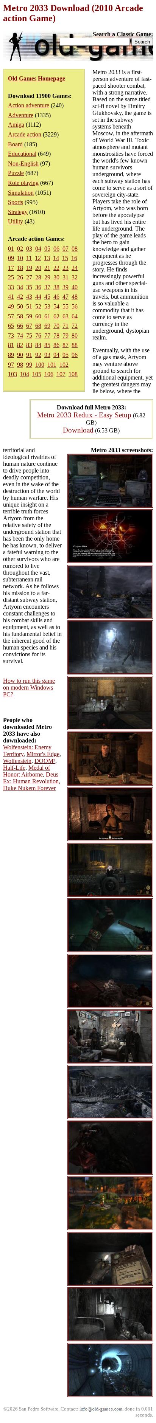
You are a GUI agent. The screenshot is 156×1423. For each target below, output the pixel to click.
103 (12, 374)
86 (56, 345)
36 (38, 287)
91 (29, 355)
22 (56, 268)
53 (47, 306)
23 (65, 268)
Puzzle (16, 173)
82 (20, 345)
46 (56, 296)
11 (29, 258)
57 (11, 316)
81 (11, 345)
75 (29, 335)
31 (65, 277)
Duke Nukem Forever (29, 788)
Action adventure (28, 105)
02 (20, 248)
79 (65, 335)
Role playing (23, 183)
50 (20, 306)
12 (38, 258)
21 (47, 268)
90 (20, 355)
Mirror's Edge (43, 754)
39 (65, 287)
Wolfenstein (17, 761)
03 (29, 248)
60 (38, 316)
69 (47, 325)
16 (74, 258)
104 (24, 374)
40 (75, 287)
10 (20, 258)
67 (29, 325)
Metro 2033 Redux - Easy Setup (84, 415)
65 (11, 325)
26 (20, 277)
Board (15, 144)
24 (75, 268)
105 (36, 374)
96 (75, 355)
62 (56, 316)
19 (29, 268)
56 (75, 306)
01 (11, 248)
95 (65, 355)
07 (65, 248)
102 (64, 364)
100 (39, 364)
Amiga (16, 124)
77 (47, 335)
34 (20, 287)
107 (61, 374)
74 (20, 335)
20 (38, 268)
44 (38, 296)
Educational (22, 153)
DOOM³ (44, 761)
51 (29, 306)
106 (48, 374)
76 (38, 335)
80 (75, 335)
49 (11, 306)
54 (56, 306)
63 (65, 316)
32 (75, 277)
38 (56, 287)
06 (56, 248)
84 (38, 345)
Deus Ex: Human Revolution (31, 777)
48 (75, 296)
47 (65, 296)
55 (65, 306)
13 (47, 258)
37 (47, 287)
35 (29, 287)
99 (29, 364)
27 (29, 277)
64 (75, 316)
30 (56, 277)
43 (29, 296)
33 (11, 287)
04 (38, 248)
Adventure (20, 115)
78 (56, 335)
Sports (15, 202)
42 (20, 296)
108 (73, 374)
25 (11, 277)
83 (29, 345)
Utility (15, 221)
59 (29, 316)
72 (75, 325)
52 (38, 306)
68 (38, 325)
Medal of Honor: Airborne (26, 771)
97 (11, 364)
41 (11, 296)
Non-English (23, 163)
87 (65, 345)
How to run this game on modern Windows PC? (29, 687)
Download (78, 430)
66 (20, 325)
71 (65, 325)
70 (56, 325)
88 (75, 345)
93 (47, 355)
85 (47, 345)
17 (11, 268)
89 (11, 355)
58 (20, 316)
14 (56, 258)
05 (47, 248)
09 (11, 258)
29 (47, 277)
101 (51, 364)
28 (38, 277)
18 (20, 268)
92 (38, 355)
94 (56, 355)
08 (75, 248)
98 (20, 364)
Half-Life (14, 767)
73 (11, 335)
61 (47, 316)
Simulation (21, 192)
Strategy (18, 212)
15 (65, 258)
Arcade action (24, 134)
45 (47, 296)
